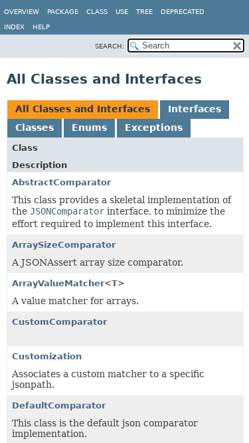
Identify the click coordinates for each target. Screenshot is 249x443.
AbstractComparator (61, 182)
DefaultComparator (59, 405)
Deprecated (183, 11)
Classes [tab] (34, 127)
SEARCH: (109, 46)
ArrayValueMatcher (58, 283)
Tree (144, 11)
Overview (21, 11)
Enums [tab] (89, 127)
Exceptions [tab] (154, 127)
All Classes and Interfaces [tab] (82, 109)
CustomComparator (59, 322)
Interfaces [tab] (194, 109)
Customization (47, 356)
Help (41, 27)
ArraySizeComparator (64, 245)
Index (14, 27)
